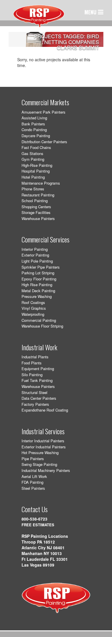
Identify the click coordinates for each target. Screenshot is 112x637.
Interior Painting (35, 249)
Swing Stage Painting (39, 464)
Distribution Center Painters (44, 141)
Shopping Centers (36, 206)
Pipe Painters (33, 458)
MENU (91, 12)
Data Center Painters (39, 398)
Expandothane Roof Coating (45, 410)
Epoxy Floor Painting (39, 279)
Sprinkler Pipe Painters (41, 267)
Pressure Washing (37, 296)
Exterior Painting (35, 255)
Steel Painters (33, 488)
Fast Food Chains (36, 147)
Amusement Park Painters (43, 112)
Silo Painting (32, 374)
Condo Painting (34, 129)
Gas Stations (32, 153)
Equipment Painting (38, 368)
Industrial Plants (35, 356)
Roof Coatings (33, 302)
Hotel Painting (33, 177)
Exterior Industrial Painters (44, 446)
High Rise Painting (37, 284)
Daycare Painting (36, 135)
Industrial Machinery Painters (46, 470)
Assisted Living (34, 117)
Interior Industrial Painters (43, 440)
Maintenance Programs (41, 183)
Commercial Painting (39, 320)
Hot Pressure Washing (40, 452)
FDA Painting (32, 482)
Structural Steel (34, 392)
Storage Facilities (36, 212)
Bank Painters (33, 124)
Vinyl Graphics (34, 308)
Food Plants (32, 363)
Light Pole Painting (37, 261)
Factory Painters (35, 404)
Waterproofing (33, 314)
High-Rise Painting (37, 165)
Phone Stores (33, 189)
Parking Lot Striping (38, 273)
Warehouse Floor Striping (42, 326)
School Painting (35, 200)
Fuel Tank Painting (37, 380)
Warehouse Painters (38, 218)
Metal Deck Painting (38, 290)
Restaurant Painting (38, 195)
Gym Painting (33, 159)
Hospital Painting (36, 171)
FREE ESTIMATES (38, 524)
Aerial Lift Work (34, 476)
